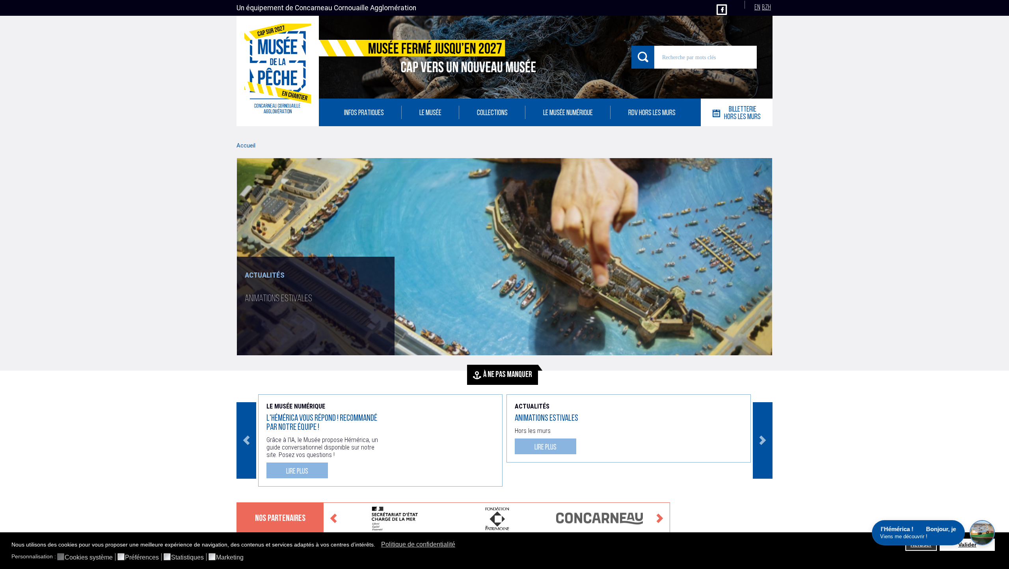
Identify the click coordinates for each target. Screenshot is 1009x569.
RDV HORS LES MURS (652, 113)
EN (757, 7)
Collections (492, 113)
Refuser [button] (920, 544)
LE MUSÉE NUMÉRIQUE (568, 113)
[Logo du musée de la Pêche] (277, 71)
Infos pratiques (364, 113)
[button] (377, 545)
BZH (766, 7)
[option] (504, 257)
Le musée (430, 113)
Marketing (230, 557)
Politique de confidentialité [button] (418, 544)
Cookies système (89, 557)
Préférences (142, 557)
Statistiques (187, 557)
